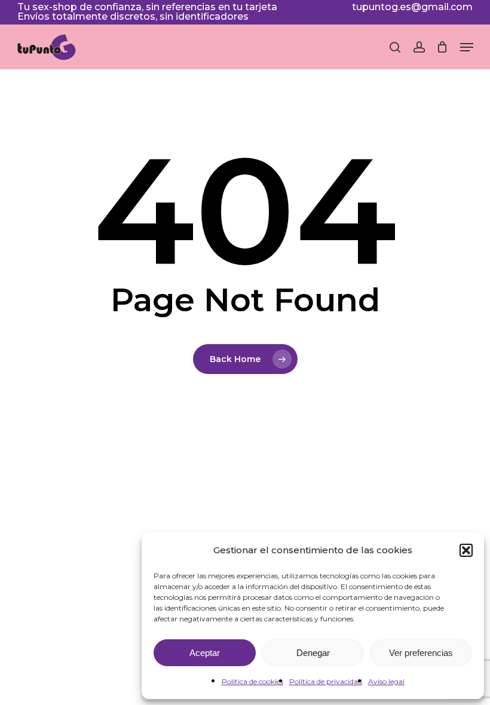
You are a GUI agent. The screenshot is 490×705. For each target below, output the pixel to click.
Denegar (313, 653)
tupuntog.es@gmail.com (412, 7)
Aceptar (204, 653)
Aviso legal (386, 681)
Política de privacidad (325, 681)
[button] (466, 550)
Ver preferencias (421, 653)
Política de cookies (252, 681)
